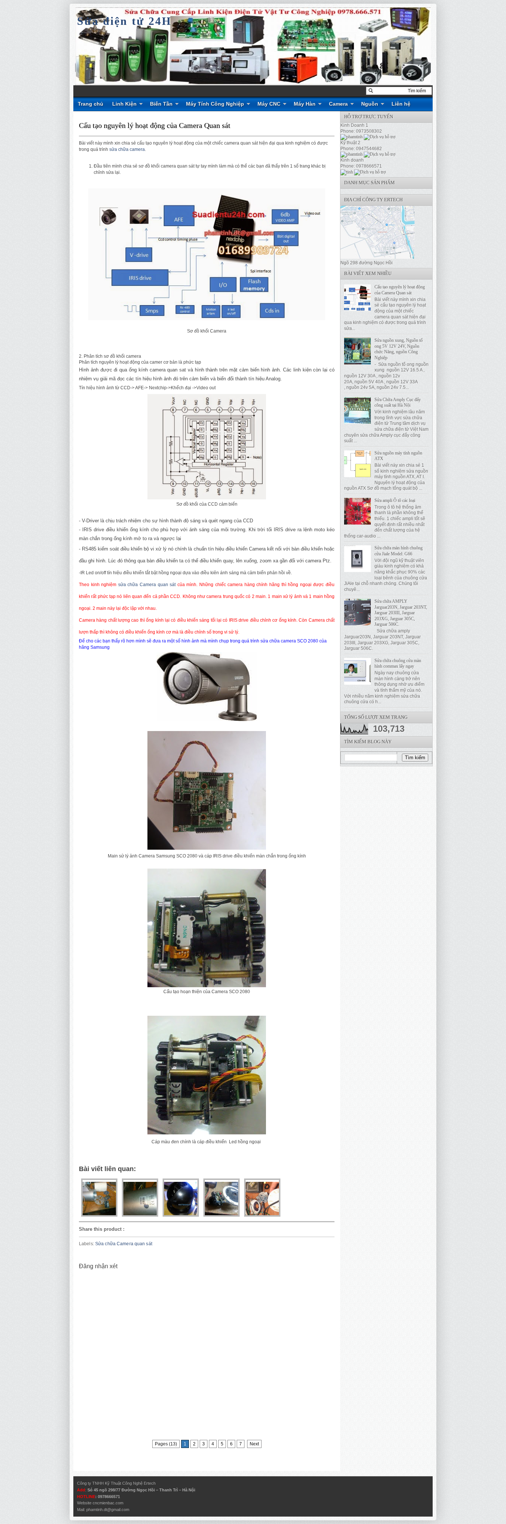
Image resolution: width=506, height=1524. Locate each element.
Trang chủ (90, 104)
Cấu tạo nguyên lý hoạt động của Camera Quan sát (154, 125)
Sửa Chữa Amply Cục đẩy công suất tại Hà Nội (397, 402)
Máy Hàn (305, 104)
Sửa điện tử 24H (124, 21)
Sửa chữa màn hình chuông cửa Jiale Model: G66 (398, 550)
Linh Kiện (124, 104)
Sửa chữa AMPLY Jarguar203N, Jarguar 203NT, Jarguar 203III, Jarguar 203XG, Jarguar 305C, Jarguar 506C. (400, 613)
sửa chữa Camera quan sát (147, 584)
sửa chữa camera (127, 149)
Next (254, 1444)
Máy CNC (268, 104)
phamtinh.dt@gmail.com (107, 1509)
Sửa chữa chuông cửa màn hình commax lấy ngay (397, 663)
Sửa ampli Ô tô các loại (394, 500)
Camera (338, 104)
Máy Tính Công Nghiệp (215, 104)
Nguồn (369, 104)
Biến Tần (161, 104)
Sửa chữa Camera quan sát (123, 1243)
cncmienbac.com (108, 1503)
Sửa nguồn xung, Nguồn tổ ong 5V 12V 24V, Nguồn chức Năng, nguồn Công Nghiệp (398, 349)
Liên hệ (401, 104)
